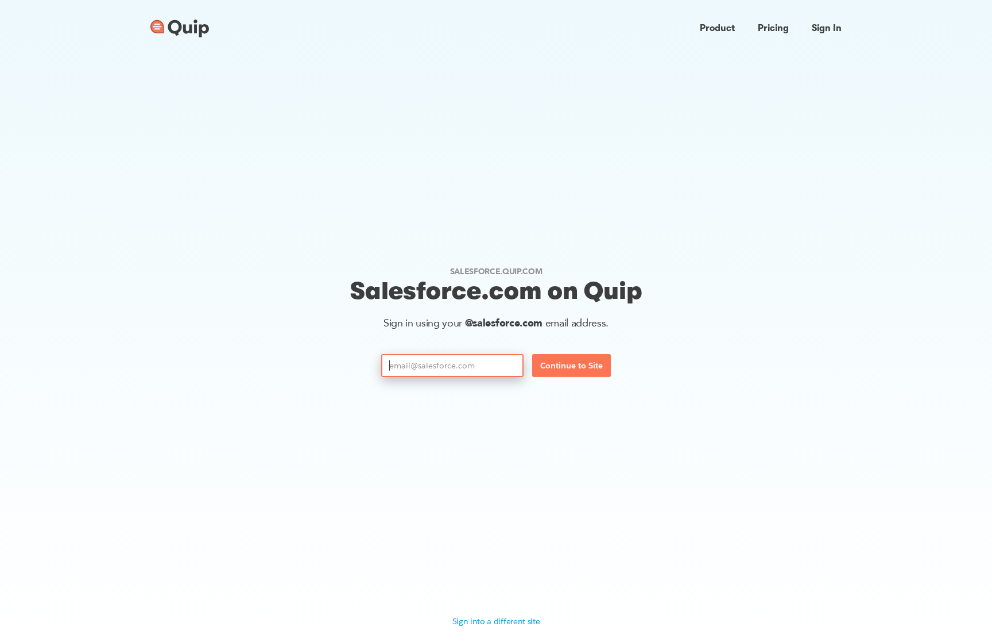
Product (717, 28)
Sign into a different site (496, 621)
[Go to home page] (179, 29)
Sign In (827, 28)
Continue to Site (571, 365)
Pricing (773, 28)
